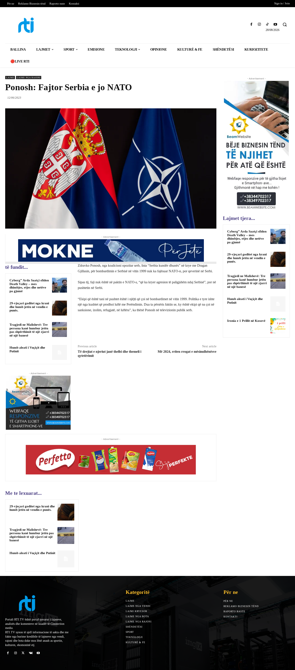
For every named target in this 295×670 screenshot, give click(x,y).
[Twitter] (192, 97)
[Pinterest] (202, 97)
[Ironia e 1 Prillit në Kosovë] (277, 325)
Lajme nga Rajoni (28, 77)
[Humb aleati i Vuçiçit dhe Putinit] (59, 352)
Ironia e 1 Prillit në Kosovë (246, 320)
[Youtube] (275, 24)
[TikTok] (267, 24)
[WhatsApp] (212, 97)
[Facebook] (251, 24)
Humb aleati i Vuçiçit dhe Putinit (32, 553)
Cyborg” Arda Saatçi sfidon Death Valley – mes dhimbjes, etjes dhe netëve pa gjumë (29, 286)
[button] (284, 24)
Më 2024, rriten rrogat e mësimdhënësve (187, 351)
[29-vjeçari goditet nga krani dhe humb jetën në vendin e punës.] (59, 308)
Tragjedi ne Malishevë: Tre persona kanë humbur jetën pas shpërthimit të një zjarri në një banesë (29, 330)
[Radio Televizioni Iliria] (40, 25)
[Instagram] (259, 24)
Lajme (10, 77)
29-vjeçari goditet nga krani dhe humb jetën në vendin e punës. (29, 306)
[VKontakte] (30, 653)
